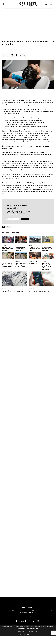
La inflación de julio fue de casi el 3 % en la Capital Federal (7, 265)
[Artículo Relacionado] (8, 239)
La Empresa (24, 631)
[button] (8, 55)
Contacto (36, 631)
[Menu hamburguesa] (4, 4)
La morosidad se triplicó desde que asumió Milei (47, 249)
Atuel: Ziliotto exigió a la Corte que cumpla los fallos (20, 265)
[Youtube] (38, 621)
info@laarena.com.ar (33, 616)
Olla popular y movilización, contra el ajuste (7, 249)
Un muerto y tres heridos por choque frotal (34, 249)
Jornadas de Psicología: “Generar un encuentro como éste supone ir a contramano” (48, 266)
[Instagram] (29, 621)
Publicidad (30, 631)
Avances (9, 226)
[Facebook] (25, 621)
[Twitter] (34, 621)
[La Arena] (28, 4)
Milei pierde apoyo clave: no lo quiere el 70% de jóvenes (21, 249)
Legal (19, 631)
